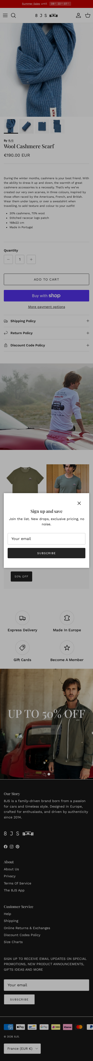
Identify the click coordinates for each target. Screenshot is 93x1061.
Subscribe (46, 553)
